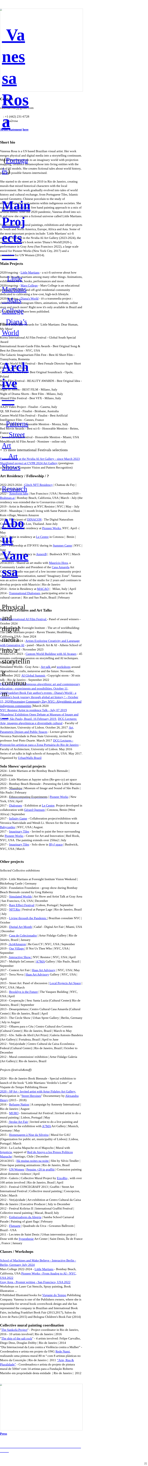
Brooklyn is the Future (23, 991)
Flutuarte (15, 1225)
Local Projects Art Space (65, 983)
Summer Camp (62, 545)
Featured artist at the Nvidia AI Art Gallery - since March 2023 (40, 459)
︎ (5, 715)
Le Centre (42, 536)
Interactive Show (20, 957)
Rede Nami (62, 1351)
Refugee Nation (19, 1104)
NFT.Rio (14, 909)
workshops (64, 666)
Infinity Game (18, 818)
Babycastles (7, 827)
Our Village (17, 948)
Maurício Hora (58, 562)
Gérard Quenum (34, 809)
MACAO (43, 588)
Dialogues (15, 805)
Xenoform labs (18, 493)
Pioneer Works (51, 528)
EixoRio (62, 1178)
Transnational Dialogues (24, 593)
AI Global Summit (33, 675)
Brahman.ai (7, 497)
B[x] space (56, 844)
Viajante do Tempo (54, 1295)
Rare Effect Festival (21, 905)
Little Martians (30, 272)
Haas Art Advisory (43, 970)
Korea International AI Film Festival (23, 619)
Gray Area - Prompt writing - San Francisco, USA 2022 (35, 1282)
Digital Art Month (20, 926)
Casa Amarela (60, 567)
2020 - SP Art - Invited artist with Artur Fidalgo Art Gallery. (38, 1091)
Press (3, 1433)
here (25, 129)
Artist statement (11, 129)
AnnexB (41, 554)
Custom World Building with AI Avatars (51, 653)
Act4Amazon (17, 944)
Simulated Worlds (20, 896)
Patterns (17, 424)
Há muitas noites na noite (32, 1160)
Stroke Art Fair (18, 1121)
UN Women (16, 1169)
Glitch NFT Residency (38, 485)
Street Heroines (31, 1095)
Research (14, 489)
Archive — (15, 383)
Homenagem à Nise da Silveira (29, 1134)
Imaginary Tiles (19, 831)
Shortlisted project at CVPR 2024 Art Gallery (29, 463)
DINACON (34, 519)
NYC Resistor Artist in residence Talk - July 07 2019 (33, 710)
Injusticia (6, 1152)
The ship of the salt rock (16, 1338)
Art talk (46, 666)
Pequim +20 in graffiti (40, 1169)
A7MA (40, 961)
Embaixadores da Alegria (25, 1217)
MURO (14, 1113)
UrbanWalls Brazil (29, 757)
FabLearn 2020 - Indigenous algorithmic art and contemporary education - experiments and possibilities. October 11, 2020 (40, 688)
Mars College (29, 285)
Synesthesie (26, 1238)
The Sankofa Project (14, 1329)
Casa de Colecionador (23, 935)
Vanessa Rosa (15, 78)
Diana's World (29, 298)
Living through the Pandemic (28, 918)
